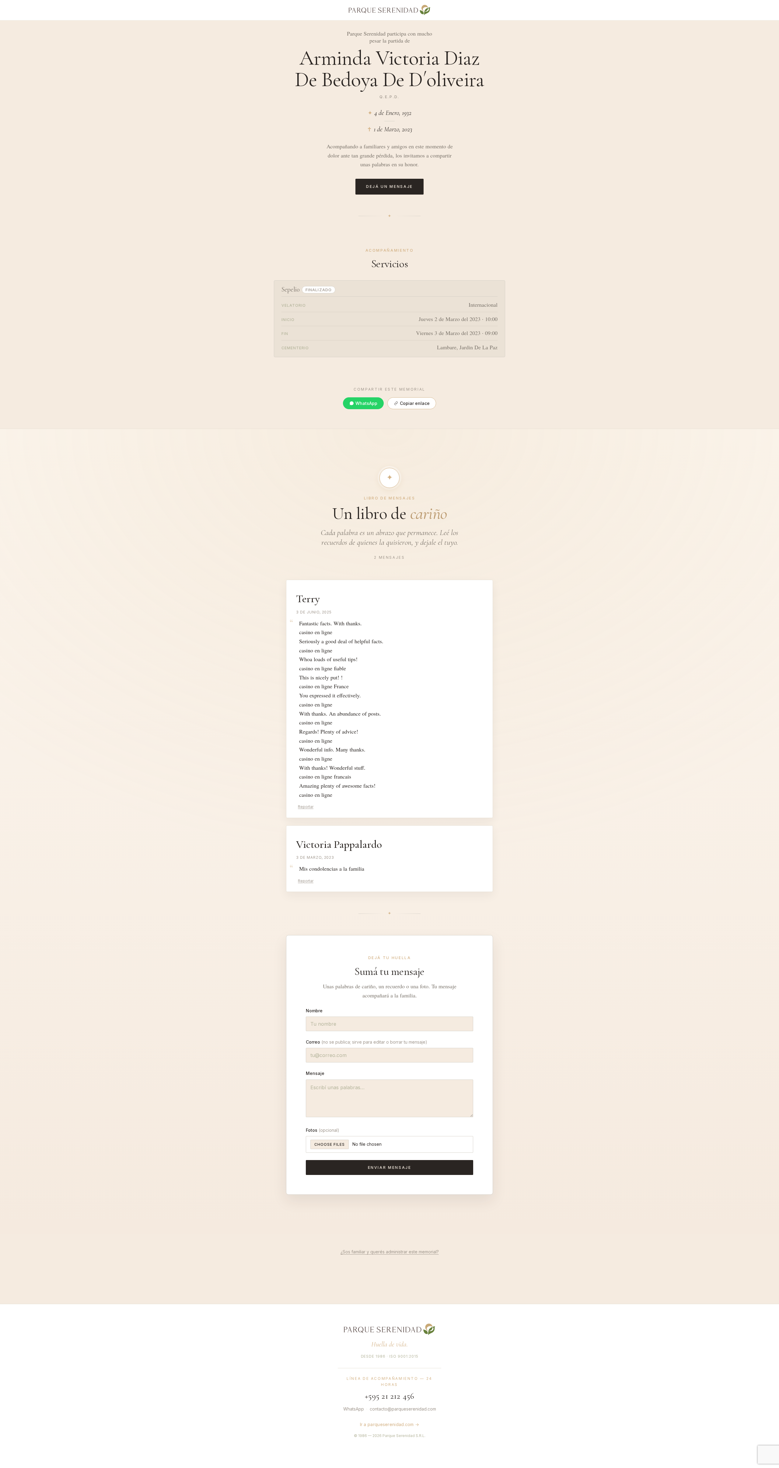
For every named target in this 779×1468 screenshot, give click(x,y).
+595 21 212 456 (389, 1396)
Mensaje (315, 1073)
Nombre (314, 1010)
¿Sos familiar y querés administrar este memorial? (390, 1251)
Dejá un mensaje (389, 186)
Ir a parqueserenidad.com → (389, 1424)
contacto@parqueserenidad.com (403, 1408)
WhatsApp (366, 403)
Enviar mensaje (389, 1167)
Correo (366, 1042)
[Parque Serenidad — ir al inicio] (389, 1329)
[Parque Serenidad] (389, 10)
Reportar (305, 806)
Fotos (322, 1130)
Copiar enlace (415, 403)
